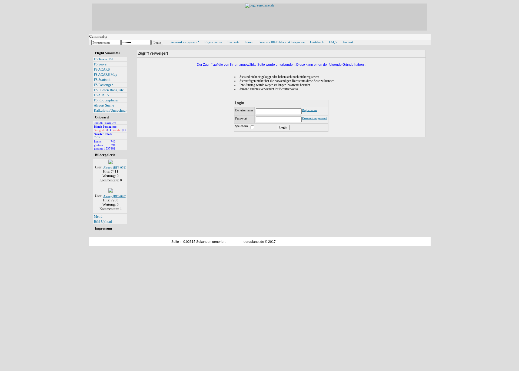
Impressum (103, 228)
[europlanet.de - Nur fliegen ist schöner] (259, 5)
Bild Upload (103, 222)
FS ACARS (102, 69)
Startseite (233, 42)
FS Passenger (103, 85)
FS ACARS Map (105, 74)
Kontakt (348, 42)
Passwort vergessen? (184, 42)
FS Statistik (102, 80)
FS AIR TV (101, 95)
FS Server (101, 64)
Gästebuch (317, 42)
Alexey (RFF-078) (114, 165)
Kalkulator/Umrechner (110, 110)
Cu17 (97, 137)
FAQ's (333, 42)
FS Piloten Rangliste (109, 90)
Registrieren (213, 42)
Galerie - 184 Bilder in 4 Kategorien (282, 42)
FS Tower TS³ (103, 59)
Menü (98, 216)
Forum (249, 42)
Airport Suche (104, 105)
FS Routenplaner (106, 100)
